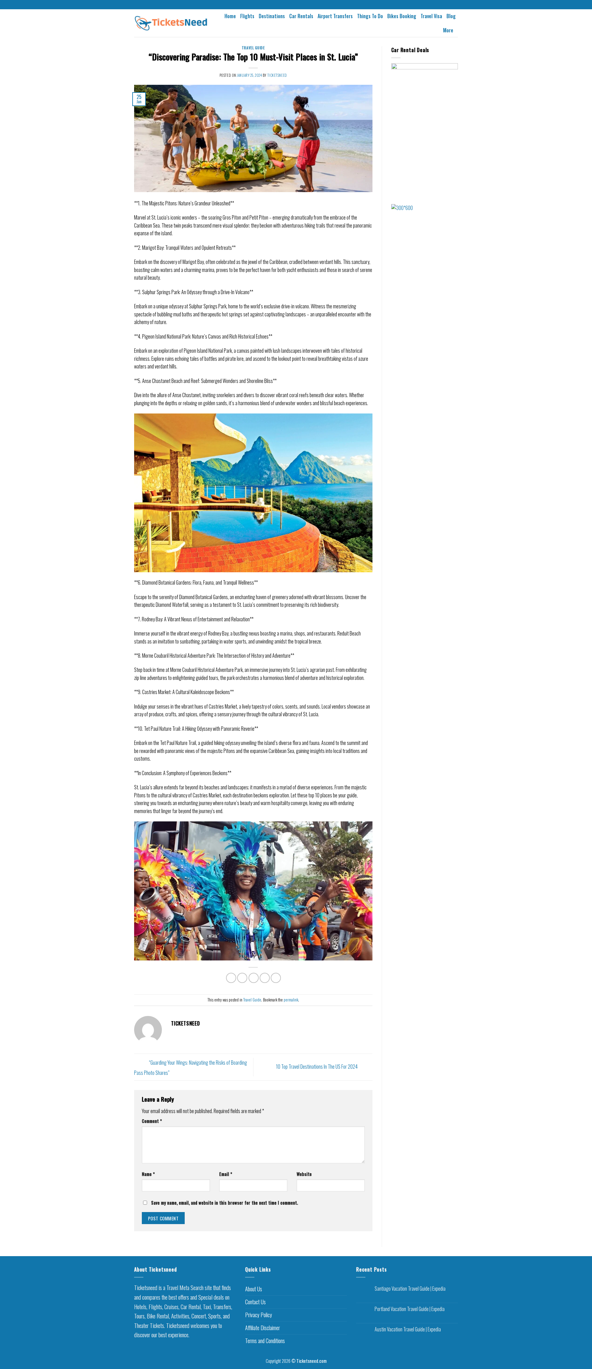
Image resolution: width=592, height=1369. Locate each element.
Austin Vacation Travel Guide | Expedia (408, 1329)
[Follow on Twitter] (302, 5)
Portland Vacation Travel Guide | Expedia (410, 1309)
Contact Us (255, 1302)
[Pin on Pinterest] (265, 978)
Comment (152, 1121)
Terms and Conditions (265, 1341)
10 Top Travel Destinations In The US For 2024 (317, 1066)
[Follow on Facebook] (290, 5)
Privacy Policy (258, 1315)
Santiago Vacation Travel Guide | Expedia (410, 1289)
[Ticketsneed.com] (171, 23)
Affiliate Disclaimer (262, 1328)
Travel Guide (253, 47)
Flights (247, 16)
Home (230, 16)
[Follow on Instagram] (296, 5)
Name (148, 1174)
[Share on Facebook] (231, 978)
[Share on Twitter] (242, 978)
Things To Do (370, 16)
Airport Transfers (335, 16)
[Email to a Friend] (254, 978)
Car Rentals (301, 16)
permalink (291, 1000)
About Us (253, 1289)
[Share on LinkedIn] (276, 978)
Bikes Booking (401, 16)
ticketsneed (277, 75)
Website (304, 1174)
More (448, 30)
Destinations (272, 16)
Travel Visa (431, 16)
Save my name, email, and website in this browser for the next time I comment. (224, 1202)
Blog (451, 16)
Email (225, 1174)
